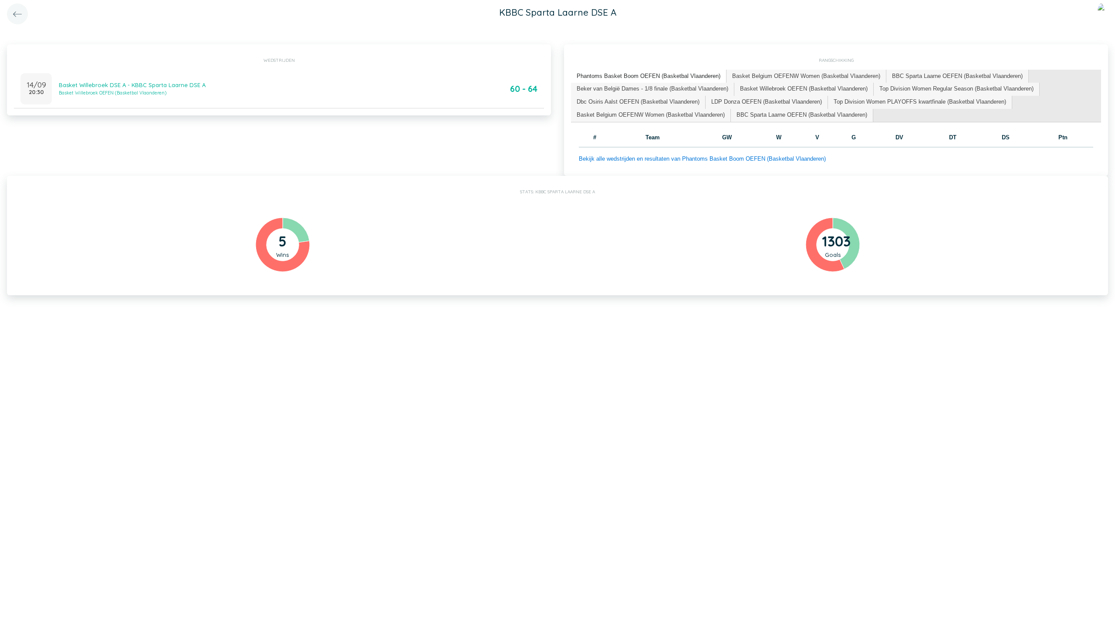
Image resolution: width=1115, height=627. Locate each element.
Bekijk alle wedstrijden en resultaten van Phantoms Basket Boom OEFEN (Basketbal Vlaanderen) (702, 158)
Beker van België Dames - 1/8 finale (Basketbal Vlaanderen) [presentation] (652, 88)
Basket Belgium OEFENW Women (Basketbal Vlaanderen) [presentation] (806, 76)
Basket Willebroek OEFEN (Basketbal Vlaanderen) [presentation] (804, 88)
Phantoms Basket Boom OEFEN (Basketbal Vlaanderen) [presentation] (648, 76)
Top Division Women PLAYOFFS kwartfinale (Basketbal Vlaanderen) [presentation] (920, 101)
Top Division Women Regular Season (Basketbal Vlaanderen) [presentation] (956, 88)
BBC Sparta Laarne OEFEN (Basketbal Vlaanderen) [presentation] (957, 76)
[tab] (648, 76)
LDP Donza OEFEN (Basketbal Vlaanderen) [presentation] (766, 101)
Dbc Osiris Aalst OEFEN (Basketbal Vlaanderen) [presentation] (638, 101)
